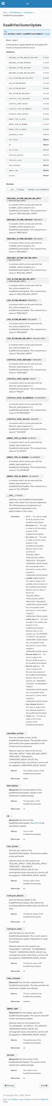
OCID (36, 823)
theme (27, 1099)
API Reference (16, 13)
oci (27, 4)
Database (28, 13)
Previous (10, 1086)
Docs (5, 13)
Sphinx (15, 1099)
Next (43, 1086)
